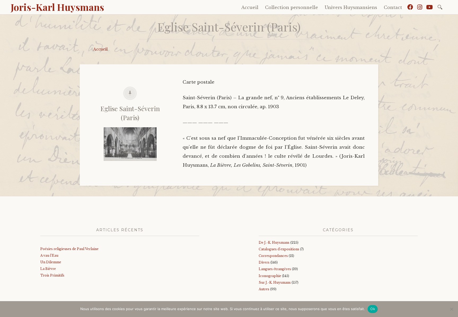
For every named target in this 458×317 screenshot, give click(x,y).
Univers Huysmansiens (351, 7)
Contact (393, 7)
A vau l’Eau (49, 255)
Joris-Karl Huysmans (57, 7)
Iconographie (270, 276)
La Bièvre (48, 269)
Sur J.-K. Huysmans (275, 282)
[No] (451, 309)
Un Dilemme (50, 262)
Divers (264, 262)
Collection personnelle (291, 7)
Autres (264, 289)
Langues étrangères (275, 269)
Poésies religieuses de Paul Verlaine (69, 249)
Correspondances (273, 256)
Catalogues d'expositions (279, 249)
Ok (372, 309)
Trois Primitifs (52, 275)
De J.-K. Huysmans (274, 242)
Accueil (249, 7)
